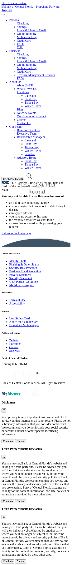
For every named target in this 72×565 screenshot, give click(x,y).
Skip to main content (14, 3)
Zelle (20, 47)
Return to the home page (16, 233)
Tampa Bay (32, 102)
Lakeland (30, 95)
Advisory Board (26, 157)
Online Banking (26, 33)
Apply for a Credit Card (23, 321)
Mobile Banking (27, 37)
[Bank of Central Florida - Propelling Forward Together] (36, 10)
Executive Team (26, 133)
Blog (20, 109)
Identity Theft (17, 261)
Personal (14, 20)
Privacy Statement (20, 274)
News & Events (26, 112)
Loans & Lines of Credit (31, 30)
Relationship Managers (31, 137)
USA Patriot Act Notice (23, 281)
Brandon (30, 154)
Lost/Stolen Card (19, 318)
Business (14, 51)
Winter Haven (33, 106)
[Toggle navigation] (3, 14)
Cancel (20, 441)
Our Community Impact (31, 116)
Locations (23, 92)
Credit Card (24, 40)
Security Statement (20, 278)
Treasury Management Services (36, 75)
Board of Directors (28, 130)
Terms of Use (17, 300)
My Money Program (21, 285)
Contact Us (24, 123)
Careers (21, 119)
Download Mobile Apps (24, 325)
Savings (21, 26)
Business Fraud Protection (25, 271)
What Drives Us (26, 88)
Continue (8, 441)
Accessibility (17, 303)
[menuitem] (39, 33)
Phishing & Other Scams (24, 264)
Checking (23, 23)
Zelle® (13, 340)
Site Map (14, 350)
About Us (15, 82)
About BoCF (25, 85)
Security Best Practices (23, 268)
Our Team (15, 126)
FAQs (20, 44)
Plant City (31, 99)
